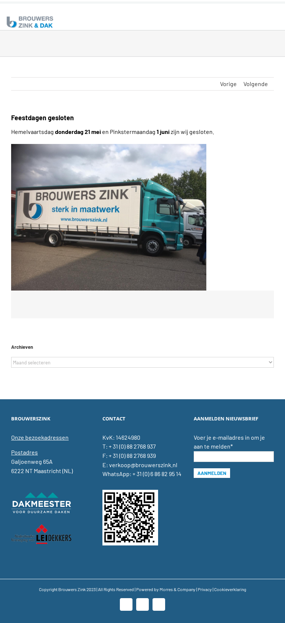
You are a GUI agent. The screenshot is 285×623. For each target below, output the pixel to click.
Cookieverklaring (230, 589)
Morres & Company (178, 589)
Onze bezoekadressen (40, 437)
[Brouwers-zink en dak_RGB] (30, 17)
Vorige (228, 83)
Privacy (205, 589)
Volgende (255, 83)
